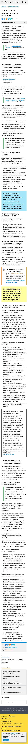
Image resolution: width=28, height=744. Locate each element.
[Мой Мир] (9, 19)
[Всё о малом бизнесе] (12, 2)
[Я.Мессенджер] (11, 19)
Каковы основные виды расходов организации (12, 688)
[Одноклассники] (6, 19)
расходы (5, 662)
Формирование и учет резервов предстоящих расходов (11, 672)
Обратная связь (5, 718)
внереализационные (9, 79)
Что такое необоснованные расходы (13, 692)
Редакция (12, 716)
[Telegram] (4, 19)
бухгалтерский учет (8, 659)
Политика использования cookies (10, 730)
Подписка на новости (7, 721)
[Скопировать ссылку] (13, 19)
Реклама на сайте (6, 723)
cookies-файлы (14, 733)
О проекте (4, 716)
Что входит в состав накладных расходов (11, 677)
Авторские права (18, 723)
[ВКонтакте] (2, 19)
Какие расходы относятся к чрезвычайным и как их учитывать (12, 682)
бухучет (20, 659)
